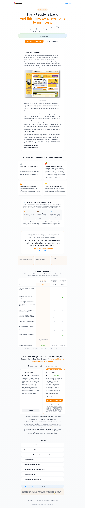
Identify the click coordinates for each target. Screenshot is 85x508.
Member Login (68, 3)
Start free (31, 410)
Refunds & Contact (49, 504)
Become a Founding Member (34, 41)
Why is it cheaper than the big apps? (32, 464)
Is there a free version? (29, 459)
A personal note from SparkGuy (31, 444)
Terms (44, 504)
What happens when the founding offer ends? (34, 469)
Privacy (41, 504)
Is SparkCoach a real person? (30, 474)
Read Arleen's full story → (42, 250)
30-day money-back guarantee (46, 416)
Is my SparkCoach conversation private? (33, 479)
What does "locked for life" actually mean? (33, 449)
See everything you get (52, 41)
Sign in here (34, 486)
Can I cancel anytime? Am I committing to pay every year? (37, 454)
